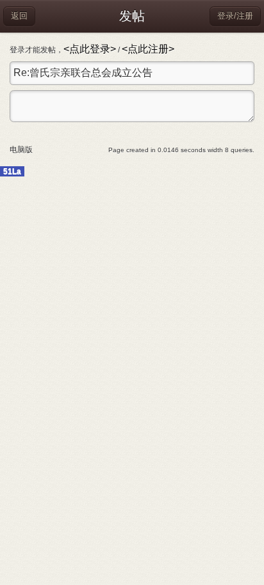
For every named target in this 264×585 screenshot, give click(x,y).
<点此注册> (148, 48)
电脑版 (21, 149)
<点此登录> (89, 48)
